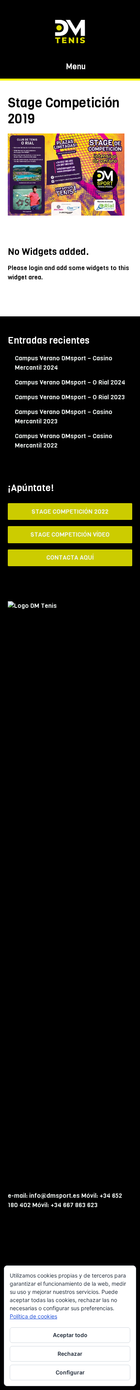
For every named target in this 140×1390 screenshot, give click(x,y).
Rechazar (70, 1353)
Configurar (70, 1372)
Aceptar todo (70, 1335)
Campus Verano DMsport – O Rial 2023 (70, 397)
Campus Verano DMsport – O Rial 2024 (70, 382)
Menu (75, 66)
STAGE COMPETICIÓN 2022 (70, 511)
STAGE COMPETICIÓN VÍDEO (70, 534)
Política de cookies (33, 1316)
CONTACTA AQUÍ (70, 557)
